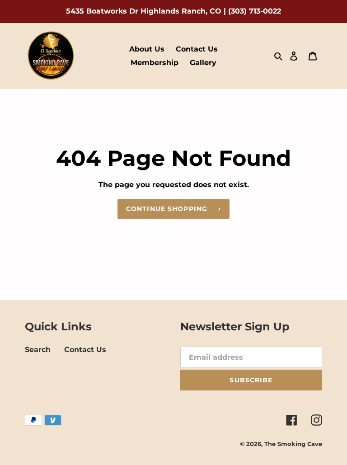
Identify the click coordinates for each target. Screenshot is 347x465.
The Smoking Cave (293, 443)
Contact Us (85, 349)
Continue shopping (166, 209)
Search (38, 349)
